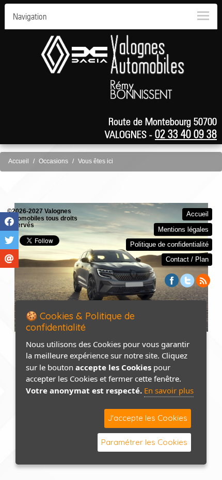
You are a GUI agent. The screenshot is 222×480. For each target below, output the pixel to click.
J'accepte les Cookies (147, 418)
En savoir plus (169, 390)
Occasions (53, 161)
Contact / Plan (187, 259)
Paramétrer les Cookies (144, 442)
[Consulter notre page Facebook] (172, 280)
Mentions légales (183, 229)
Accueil (18, 161)
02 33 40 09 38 (186, 134)
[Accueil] (112, 53)
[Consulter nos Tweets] (187, 280)
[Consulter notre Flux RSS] (203, 280)
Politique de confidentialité (169, 244)
